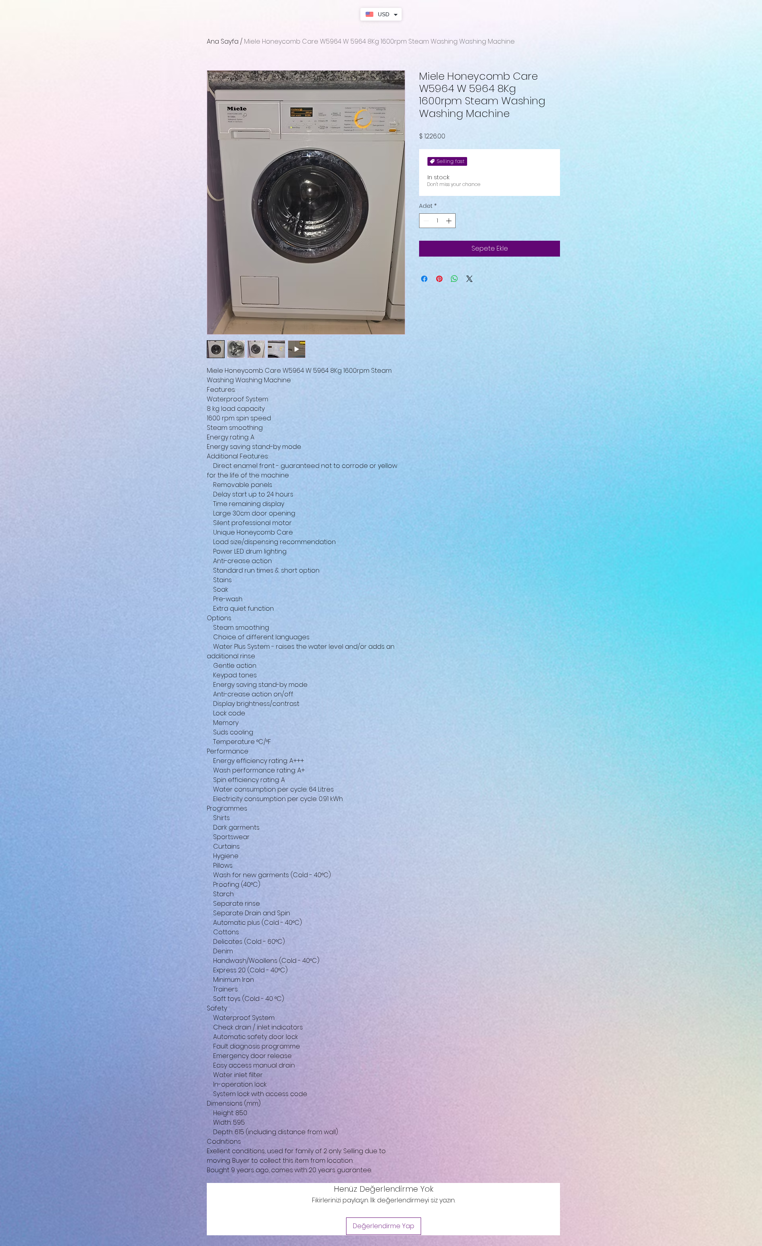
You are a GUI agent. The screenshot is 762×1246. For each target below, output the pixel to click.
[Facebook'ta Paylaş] (424, 279)
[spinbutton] (437, 221)
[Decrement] (425, 221)
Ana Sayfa (223, 41)
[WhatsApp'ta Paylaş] (454, 279)
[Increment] (449, 221)
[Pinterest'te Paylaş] (439, 279)
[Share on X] (469, 279)
